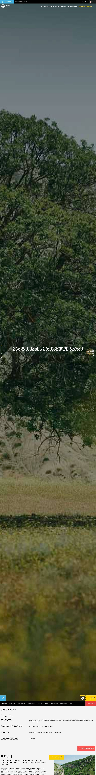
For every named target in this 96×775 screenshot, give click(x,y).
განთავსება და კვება (54, 703)
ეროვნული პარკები (60, 6)
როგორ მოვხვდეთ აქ (22, 703)
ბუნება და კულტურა (31, 703)
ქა (92, 1)
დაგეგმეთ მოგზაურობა (85, 6)
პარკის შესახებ (4, 703)
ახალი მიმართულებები (47, 6)
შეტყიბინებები (91, 703)
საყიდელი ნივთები (63, 703)
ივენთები (46, 703)
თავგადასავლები (72, 6)
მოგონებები (40, 703)
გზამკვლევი (72, 703)
